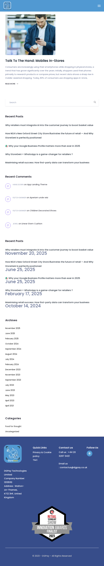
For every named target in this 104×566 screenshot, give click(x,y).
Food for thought (13, 426)
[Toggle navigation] (99, 5)
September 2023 (13, 380)
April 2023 (9, 400)
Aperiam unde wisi (39, 197)
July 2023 (9, 385)
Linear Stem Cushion (32, 223)
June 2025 (10, 333)
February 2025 (12, 338)
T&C (35, 460)
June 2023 (10, 390)
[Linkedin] (89, 453)
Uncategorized (12, 431)
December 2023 (12, 369)
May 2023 (9, 395)
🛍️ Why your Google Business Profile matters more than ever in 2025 (42, 146)
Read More (10, 83)
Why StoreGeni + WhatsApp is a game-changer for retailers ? (39, 154)
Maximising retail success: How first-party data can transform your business (47, 162)
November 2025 (12, 328)
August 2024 (11, 354)
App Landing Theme (37, 184)
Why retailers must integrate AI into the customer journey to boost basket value (49, 125)
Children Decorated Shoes (43, 210)
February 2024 (12, 364)
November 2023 (12, 374)
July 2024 (9, 359)
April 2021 (9, 405)
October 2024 (12, 343)
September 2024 (13, 349)
